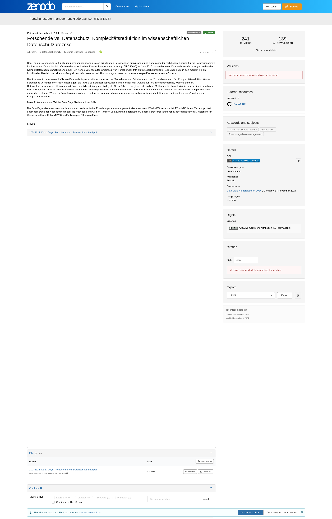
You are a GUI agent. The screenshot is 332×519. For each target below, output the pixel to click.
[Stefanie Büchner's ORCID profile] (100, 52)
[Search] (107, 6)
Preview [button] (191, 471)
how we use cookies (90, 512)
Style (229, 260)
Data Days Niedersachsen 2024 (244, 190)
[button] (121, 132)
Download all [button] (206, 461)
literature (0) (63, 497)
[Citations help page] (41, 488)
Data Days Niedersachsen (242, 129)
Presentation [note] (194, 33)
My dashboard (142, 6)
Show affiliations (206, 53)
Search (206, 499)
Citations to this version (69, 502)
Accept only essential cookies (282, 512)
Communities (123, 6)
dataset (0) (83, 497)
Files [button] (35, 453)
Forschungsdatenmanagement (245, 134)
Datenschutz (268, 129)
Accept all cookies (250, 512)
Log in (273, 6)
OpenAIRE (239, 104)
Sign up (293, 6)
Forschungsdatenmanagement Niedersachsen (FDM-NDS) (70, 18)
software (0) (103, 497)
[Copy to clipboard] (298, 160)
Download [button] (207, 471)
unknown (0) (124, 497)
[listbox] (246, 260)
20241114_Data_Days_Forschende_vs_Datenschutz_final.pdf (63, 469)
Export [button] (284, 295)
